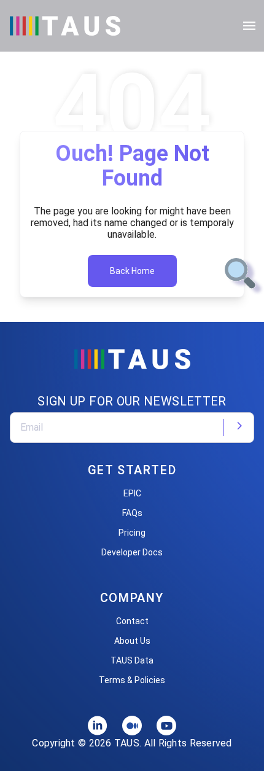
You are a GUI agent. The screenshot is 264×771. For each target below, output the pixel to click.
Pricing (132, 533)
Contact (132, 621)
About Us (132, 641)
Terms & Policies (132, 680)
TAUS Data (132, 660)
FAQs (132, 513)
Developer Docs (132, 552)
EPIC (132, 493)
